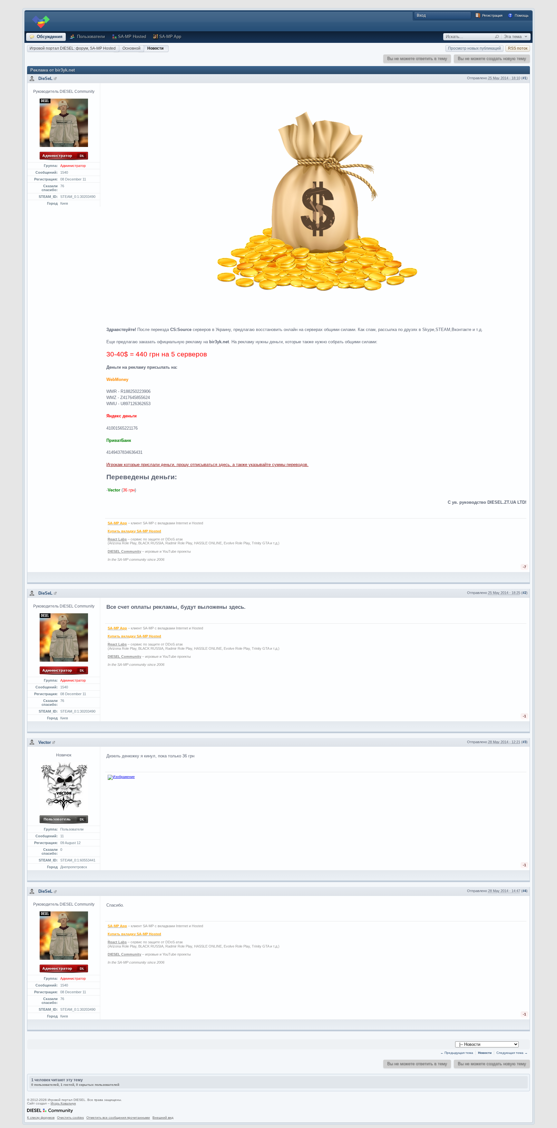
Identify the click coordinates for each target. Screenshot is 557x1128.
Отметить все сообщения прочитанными (118, 1117)
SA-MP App (170, 36)
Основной (131, 48)
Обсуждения (49, 36)
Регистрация (492, 15)
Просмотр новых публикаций (474, 48)
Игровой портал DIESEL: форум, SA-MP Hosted (73, 48)
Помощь (521, 15)
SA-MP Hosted (132, 36)
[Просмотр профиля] (55, 78)
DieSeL (45, 78)
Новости (155, 48)
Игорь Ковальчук (63, 1103)
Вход (421, 15)
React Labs (117, 539)
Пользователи (90, 36)
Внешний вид (162, 1117)
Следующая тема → (512, 1053)
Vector (44, 742)
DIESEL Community (124, 551)
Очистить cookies (70, 1117)
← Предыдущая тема (456, 1053)
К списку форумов (40, 1117)
